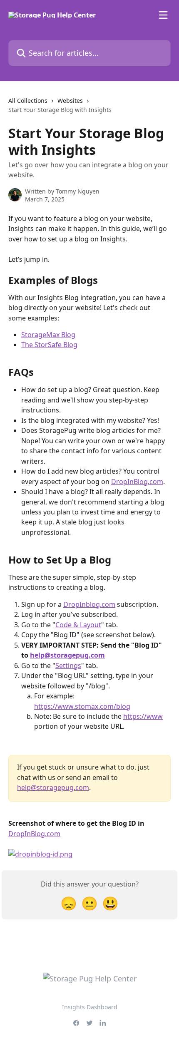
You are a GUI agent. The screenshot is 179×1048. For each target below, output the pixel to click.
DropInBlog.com (137, 481)
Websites (70, 100)
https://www (143, 716)
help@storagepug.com (67, 655)
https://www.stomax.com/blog (82, 706)
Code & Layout (78, 624)
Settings (68, 665)
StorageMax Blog (48, 334)
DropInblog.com (89, 604)
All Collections (27, 100)
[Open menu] (163, 15)
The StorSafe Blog (49, 344)
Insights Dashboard (89, 1007)
